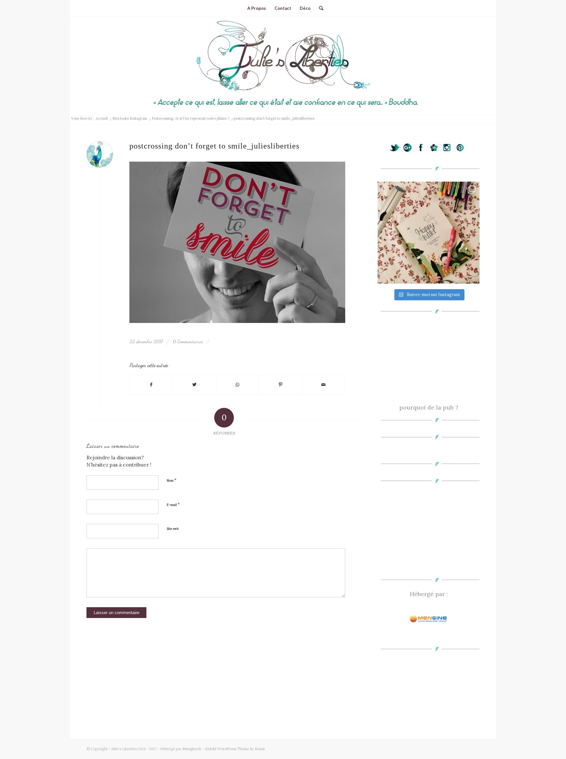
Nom (172, 480)
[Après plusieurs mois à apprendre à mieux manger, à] (429, 233)
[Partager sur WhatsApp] (237, 385)
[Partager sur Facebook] (151, 385)
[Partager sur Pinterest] (280, 385)
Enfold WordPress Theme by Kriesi (235, 749)
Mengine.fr (191, 749)
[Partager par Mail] (323, 385)
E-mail (173, 504)
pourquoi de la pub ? (428, 407)
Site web (173, 529)
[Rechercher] (319, 8)
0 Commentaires (188, 341)
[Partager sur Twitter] (194, 385)
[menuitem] (256, 8)
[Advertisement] (429, 362)
